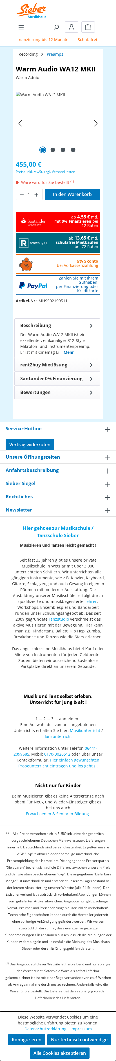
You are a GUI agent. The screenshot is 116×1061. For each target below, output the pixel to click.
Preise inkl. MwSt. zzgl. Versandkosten (45, 171)
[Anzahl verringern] (22, 194)
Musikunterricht (85, 730)
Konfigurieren (26, 1040)
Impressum (81, 1028)
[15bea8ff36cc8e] (58, 123)
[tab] (57, 338)
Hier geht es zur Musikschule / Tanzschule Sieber (58, 532)
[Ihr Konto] (71, 27)
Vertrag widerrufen (29, 444)
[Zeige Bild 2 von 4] (53, 150)
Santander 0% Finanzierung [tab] (51, 378)
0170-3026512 (57, 754)
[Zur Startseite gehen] (31, 7)
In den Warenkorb (72, 194)
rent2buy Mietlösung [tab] (43, 365)
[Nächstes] (96, 123)
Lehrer (90, 601)
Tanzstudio (59, 619)
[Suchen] (56, 27)
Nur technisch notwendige (79, 1040)
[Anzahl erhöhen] (37, 194)
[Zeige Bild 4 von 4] (73, 150)
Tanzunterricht (58, 736)
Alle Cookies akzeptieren (60, 1053)
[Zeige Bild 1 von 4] (43, 150)
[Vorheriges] (20, 123)
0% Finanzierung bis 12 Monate (36, 39)
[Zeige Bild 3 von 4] (63, 150)
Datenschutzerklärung (45, 1028)
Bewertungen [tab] (35, 392)
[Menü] (21, 27)
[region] (58, 123)
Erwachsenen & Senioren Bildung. (58, 813)
